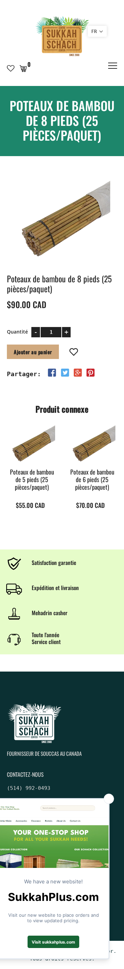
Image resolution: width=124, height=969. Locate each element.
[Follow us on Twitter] (64, 372)
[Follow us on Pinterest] (90, 372)
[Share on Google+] (77, 372)
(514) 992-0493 (28, 788)
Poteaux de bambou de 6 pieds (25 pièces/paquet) (92, 479)
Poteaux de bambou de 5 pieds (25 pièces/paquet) (32, 479)
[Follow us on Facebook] (52, 372)
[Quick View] (44, 454)
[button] (97, 31)
